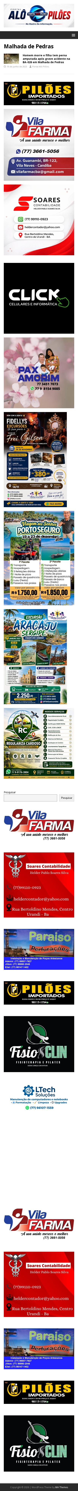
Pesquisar (10, 792)
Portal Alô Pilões (40, 66)
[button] (73, 35)
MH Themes (61, 1487)
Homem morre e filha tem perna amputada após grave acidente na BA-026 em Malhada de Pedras (46, 58)
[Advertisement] (39, 1160)
